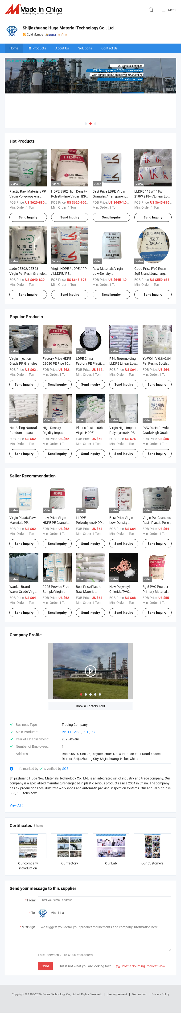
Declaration (139, 994)
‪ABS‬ (77, 732)
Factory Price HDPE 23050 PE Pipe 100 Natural (57, 363)
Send (45, 966)
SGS (65, 768)
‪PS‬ (92, 732)
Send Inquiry (28, 217)
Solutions (85, 48)
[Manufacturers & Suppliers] (34, 9)
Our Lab (111, 863)
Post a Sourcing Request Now (140, 966)
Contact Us (109, 48)
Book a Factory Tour (90, 706)
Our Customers (152, 863)
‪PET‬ (85, 732)
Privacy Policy (160, 994)
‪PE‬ (70, 732)
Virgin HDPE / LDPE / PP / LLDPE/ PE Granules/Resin (69, 273)
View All (15, 805)
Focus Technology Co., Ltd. (59, 994)
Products (39, 48)
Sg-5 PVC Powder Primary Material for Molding (155, 591)
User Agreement (117, 994)
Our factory (69, 863)
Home (13, 48)
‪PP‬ (64, 732)
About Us (62, 48)
